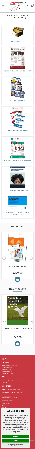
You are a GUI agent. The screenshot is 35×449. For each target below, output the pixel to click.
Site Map (4, 408)
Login (3, 405)
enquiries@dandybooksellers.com (12, 380)
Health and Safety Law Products (18, 71)
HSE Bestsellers (17, 41)
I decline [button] (15, 440)
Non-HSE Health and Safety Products (17, 213)
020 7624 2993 (6, 386)
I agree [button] (15, 436)
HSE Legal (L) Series (17, 101)
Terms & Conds (6, 401)
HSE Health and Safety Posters (17, 161)
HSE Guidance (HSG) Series (17, 131)
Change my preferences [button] (16, 445)
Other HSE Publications (17, 191)
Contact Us (5, 403)
